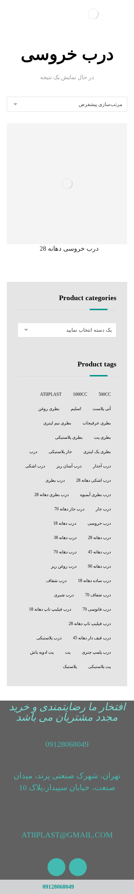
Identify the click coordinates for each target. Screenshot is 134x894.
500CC (105, 394)
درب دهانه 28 (99, 537)
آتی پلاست (102, 408)
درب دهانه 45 (99, 551)
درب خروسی (99, 523)
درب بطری (55, 480)
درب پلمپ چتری (96, 652)
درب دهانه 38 (65, 537)
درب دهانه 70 (65, 551)
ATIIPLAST (50, 394)
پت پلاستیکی (99, 666)
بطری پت (102, 437)
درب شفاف (56, 580)
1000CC (80, 394)
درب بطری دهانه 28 (51, 494)
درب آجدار (102, 465)
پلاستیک (70, 666)
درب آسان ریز (68, 465)
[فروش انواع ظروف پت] (93, 13)
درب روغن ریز (63, 566)
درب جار (103, 508)
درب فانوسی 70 (97, 609)
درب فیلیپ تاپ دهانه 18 (50, 609)
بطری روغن (48, 408)
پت (67, 652)
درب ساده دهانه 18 (94, 580)
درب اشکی (35, 465)
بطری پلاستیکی (69, 437)
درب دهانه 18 (64, 523)
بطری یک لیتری (97, 451)
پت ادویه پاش (42, 652)
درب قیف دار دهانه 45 (92, 637)
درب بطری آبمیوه (95, 494)
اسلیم (76, 408)
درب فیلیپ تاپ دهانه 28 (90, 623)
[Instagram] (78, 867)
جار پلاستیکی (60, 451)
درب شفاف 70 (98, 594)
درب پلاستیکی (48, 637)
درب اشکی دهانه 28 (93, 480)
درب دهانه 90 (99, 566)
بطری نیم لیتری (57, 423)
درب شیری (64, 594)
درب (33, 451)
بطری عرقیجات (97, 423)
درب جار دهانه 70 (69, 508)
